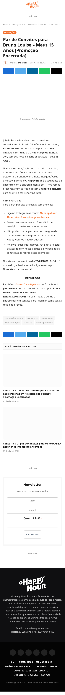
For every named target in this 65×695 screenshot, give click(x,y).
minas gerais (47, 321)
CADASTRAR (32, 538)
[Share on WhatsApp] (44, 75)
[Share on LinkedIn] (32, 75)
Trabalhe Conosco (46, 670)
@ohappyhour (48, 216)
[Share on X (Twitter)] (20, 75)
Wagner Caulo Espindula (27, 287)
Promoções (16, 24)
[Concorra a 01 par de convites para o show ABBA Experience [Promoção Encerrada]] (32, 426)
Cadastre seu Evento (26, 678)
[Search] (60, 5)
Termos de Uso (44, 665)
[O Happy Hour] (32, 5)
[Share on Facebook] (8, 75)
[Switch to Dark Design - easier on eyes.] (55, 5)
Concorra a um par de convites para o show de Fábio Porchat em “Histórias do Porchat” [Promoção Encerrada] (31, 397)
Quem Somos (26, 665)
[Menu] (5, 5)
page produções (12, 326)
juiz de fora (32, 321)
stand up (28, 326)
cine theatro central (14, 321)
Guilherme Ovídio (19, 63)
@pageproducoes (38, 220)
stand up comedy (44, 326)
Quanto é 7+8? (31, 521)
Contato (46, 678)
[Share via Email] (56, 75)
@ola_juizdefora (16, 220)
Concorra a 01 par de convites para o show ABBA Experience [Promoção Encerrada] (32, 448)
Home (5, 24)
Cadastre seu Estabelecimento (31, 674)
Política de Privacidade (18, 670)
